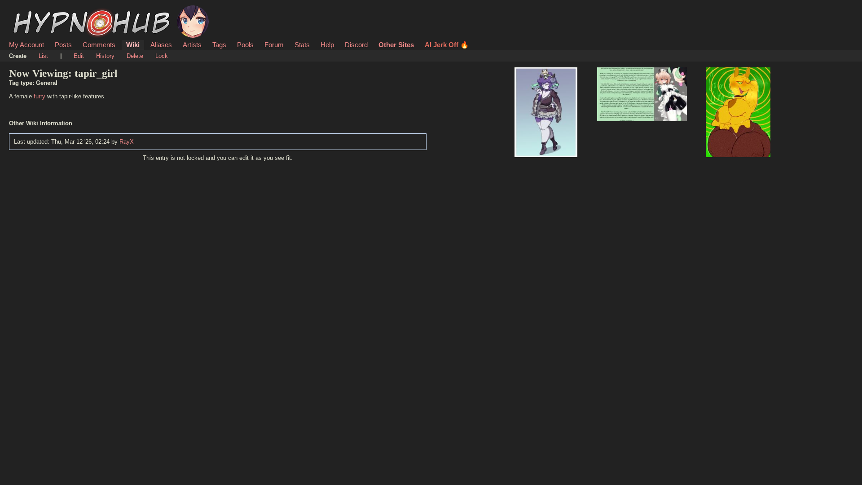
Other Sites (396, 44)
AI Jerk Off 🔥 (447, 44)
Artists (192, 44)
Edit (79, 56)
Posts (63, 44)
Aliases (161, 44)
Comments (99, 44)
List (43, 56)
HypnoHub (34, 10)
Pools (245, 44)
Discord (356, 44)
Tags (219, 44)
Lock (161, 56)
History (105, 56)
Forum (274, 44)
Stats (302, 44)
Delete (135, 56)
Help (327, 44)
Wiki (133, 44)
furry (39, 96)
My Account (26, 44)
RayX (126, 141)
